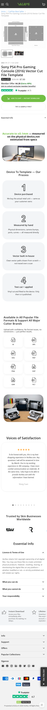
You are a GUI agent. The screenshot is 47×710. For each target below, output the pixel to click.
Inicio (3, 11)
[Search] (7, 4)
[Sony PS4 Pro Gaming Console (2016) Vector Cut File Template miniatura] (19, 53)
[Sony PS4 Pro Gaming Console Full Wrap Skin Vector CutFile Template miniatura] (7, 53)
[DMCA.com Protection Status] (23, 703)
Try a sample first (23, 107)
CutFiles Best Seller (16, 11)
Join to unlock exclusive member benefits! (18, 86)
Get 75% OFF (43, 675)
